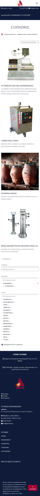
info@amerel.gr (34, 8)
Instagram (5, 398)
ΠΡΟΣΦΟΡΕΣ (5, 444)
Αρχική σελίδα (5, 15)
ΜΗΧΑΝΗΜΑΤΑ (16, 15)
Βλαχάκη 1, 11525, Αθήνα (11, 416)
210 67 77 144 (16, 418)
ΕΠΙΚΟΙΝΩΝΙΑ (5, 451)
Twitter (5, 396)
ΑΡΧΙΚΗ (3, 436)
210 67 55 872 (7, 421)
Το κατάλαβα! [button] (32, 488)
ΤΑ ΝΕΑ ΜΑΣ (5, 447)
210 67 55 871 (25, 8)
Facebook (5, 394)
